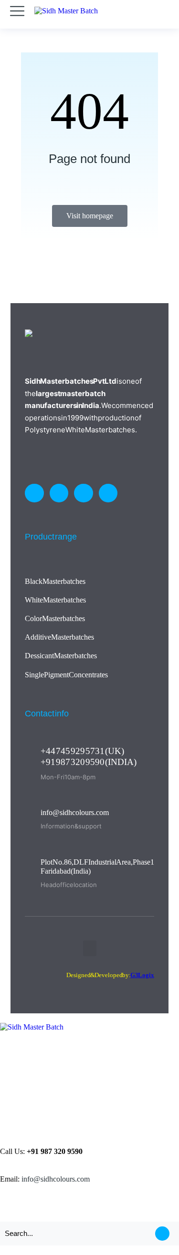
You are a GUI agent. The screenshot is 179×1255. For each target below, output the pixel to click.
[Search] (162, 1233)
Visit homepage (89, 216)
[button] (89, 948)
